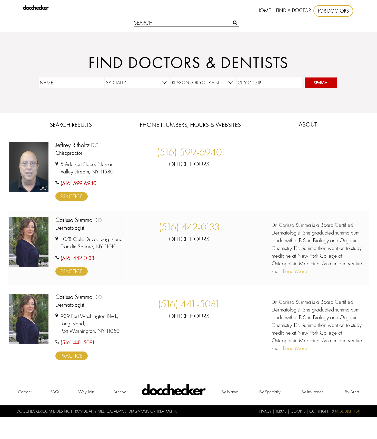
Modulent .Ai (347, 411)
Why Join (86, 392)
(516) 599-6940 (189, 152)
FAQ (55, 392)
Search (321, 82)
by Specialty (270, 392)
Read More (294, 271)
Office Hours (189, 164)
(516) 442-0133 (189, 226)
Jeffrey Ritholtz (76, 145)
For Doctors (333, 10)
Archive (119, 392)
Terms (281, 411)
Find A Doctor (293, 10)
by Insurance (312, 392)
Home (263, 10)
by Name (229, 392)
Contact (24, 392)
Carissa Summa (78, 220)
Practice (72, 196)
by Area (352, 392)
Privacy (264, 411)
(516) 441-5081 (189, 303)
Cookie (298, 411)
